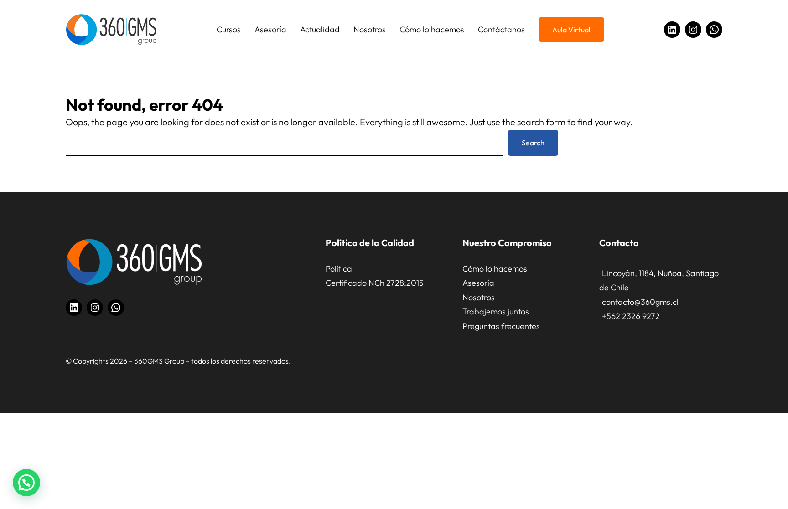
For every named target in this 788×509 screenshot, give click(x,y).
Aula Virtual (571, 29)
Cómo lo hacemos (494, 268)
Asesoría (478, 283)
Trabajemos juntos (495, 311)
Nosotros (478, 297)
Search (533, 142)
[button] (26, 482)
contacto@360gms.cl (640, 302)
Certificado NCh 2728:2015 (375, 283)
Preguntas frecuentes (501, 326)
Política (339, 268)
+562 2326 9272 (631, 316)
